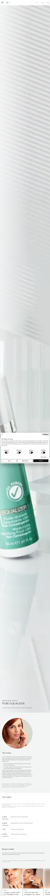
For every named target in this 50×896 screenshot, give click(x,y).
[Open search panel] (36, 2)
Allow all (41, 460)
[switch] (19, 452)
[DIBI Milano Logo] (5, 2)
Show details (43, 457)
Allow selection (25, 460)
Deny (9, 460)
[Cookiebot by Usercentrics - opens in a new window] (43, 434)
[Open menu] (48, 2)
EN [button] (42, 2)
